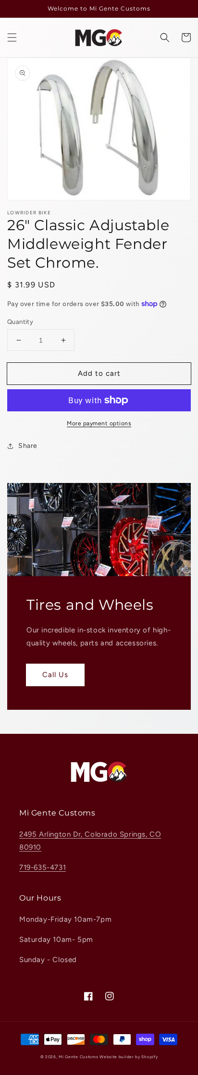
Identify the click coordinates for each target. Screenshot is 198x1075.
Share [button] (27, 446)
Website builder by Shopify (128, 1056)
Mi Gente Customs (78, 1056)
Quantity (20, 321)
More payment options (99, 423)
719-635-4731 (42, 867)
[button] (12, 37)
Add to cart (99, 373)
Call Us (55, 674)
